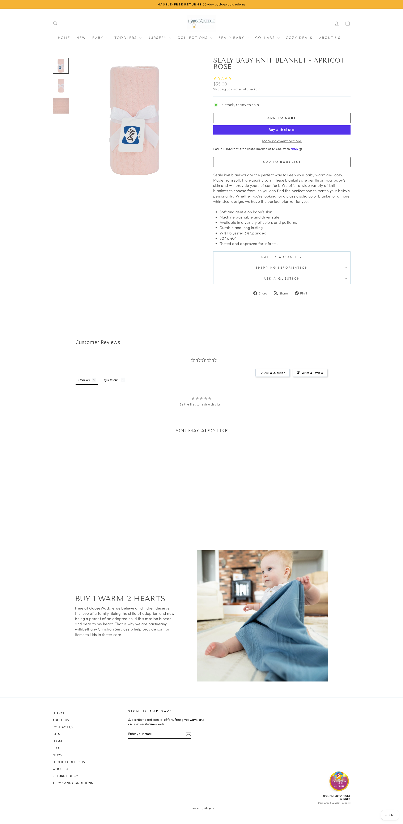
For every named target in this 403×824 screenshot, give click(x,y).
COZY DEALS (299, 37)
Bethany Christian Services (106, 629)
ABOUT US (330, 37)
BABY (98, 37)
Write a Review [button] (312, 373)
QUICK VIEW (88, 510)
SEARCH (59, 713)
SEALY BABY (232, 37)
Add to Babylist (282, 162)
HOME (64, 37)
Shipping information (282, 267)
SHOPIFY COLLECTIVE (69, 762)
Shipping (219, 89)
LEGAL (57, 741)
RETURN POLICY (65, 776)
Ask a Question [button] (274, 373)
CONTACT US (62, 727)
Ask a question (282, 278)
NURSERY (158, 37)
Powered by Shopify (201, 808)
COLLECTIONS (193, 37)
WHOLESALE (62, 769)
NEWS (57, 755)
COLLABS (265, 37)
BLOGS (57, 748)
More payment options (282, 141)
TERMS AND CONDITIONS (72, 783)
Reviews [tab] (84, 380)
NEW (81, 37)
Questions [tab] (111, 380)
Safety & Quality (281, 257)
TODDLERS (126, 37)
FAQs (56, 734)
